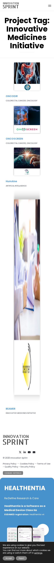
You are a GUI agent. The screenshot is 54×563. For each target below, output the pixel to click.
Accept (9, 558)
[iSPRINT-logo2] (16, 444)
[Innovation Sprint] (11, 5)
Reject (21, 558)
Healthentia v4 (37, 514)
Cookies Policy (27, 463)
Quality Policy (11, 466)
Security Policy (27, 466)
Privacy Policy (9, 463)
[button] (13, 473)
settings (38, 553)
